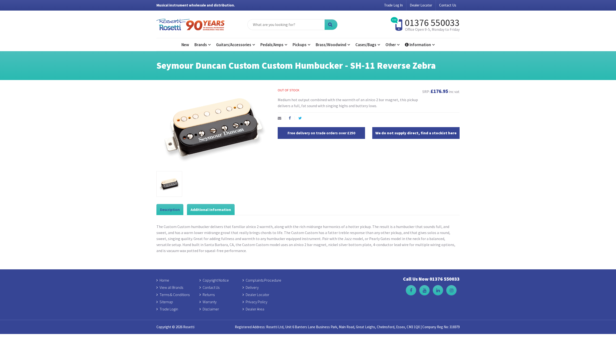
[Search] (331, 24)
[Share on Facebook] (292, 118)
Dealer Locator (421, 5)
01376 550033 (432, 22)
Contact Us (447, 5)
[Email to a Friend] (281, 118)
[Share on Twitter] (301, 118)
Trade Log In (393, 5)
